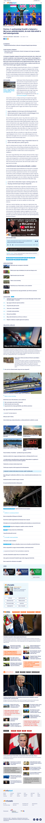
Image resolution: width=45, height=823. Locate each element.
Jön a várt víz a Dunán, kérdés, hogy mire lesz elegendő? (16, 369)
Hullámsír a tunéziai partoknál (11, 513)
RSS (28, 819)
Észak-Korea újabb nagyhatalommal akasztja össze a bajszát (16, 519)
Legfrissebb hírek (16, 803)
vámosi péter (17, 259)
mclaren (25, 257)
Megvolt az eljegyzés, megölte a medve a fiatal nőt (21, 526)
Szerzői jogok (24, 819)
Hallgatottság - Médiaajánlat (16, 818)
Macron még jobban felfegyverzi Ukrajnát (12, 516)
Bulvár (25, 793)
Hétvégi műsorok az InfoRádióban (15, 529)
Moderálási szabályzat (17, 819)
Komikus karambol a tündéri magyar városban (13, 479)
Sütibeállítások (6, 820)
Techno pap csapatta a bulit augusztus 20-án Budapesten (16, 467)
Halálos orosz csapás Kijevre (10, 506)
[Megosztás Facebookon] (4, 38)
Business (14, 730)
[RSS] (34, 819)
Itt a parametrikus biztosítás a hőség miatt (12, 483)
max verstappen (10, 257)
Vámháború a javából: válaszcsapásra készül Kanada (14, 637)
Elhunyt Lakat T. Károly (8, 416)
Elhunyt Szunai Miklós (10, 413)
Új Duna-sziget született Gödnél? (10, 448)
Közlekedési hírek (25, 803)
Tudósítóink (19, 793)
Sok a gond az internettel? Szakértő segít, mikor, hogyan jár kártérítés (18, 558)
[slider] (23, 244)
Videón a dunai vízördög (10, 396)
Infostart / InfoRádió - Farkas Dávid (11, 36)
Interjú (18, 794)
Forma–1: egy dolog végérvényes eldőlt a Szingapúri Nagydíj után (9, 90)
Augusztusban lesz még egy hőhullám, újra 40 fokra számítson (18, 406)
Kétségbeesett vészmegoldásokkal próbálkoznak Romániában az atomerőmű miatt (21, 523)
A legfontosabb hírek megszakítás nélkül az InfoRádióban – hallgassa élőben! (30, 449)
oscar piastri (24, 259)
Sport (12, 253)
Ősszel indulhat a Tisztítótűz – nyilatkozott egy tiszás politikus (17, 452)
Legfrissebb (33, 793)
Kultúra (11, 794)
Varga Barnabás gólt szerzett (9, 533)
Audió (32, 794)
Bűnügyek (25, 794)
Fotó (38, 793)
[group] (13, 245)
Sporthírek (14, 805)
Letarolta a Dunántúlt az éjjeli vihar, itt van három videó (15, 554)
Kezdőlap (8, 253)
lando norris (32, 257)
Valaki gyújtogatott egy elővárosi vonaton (16, 551)
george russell (10, 259)
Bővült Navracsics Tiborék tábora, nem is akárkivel (14, 399)
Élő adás (10, 598)
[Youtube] (40, 819)
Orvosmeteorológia (6, 805)
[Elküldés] (8, 38)
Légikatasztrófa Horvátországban (22, 508)
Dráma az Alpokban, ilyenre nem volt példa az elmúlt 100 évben (26, 544)
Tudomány (12, 793)
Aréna (33, 805)
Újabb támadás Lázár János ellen (11, 404)
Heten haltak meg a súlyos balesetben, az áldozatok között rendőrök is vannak (20, 420)
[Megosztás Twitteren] (6, 38)
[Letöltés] (35, 241)
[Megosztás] (37, 241)
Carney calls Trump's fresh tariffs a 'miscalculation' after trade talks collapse (20, 755)
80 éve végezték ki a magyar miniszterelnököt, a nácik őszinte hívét (18, 547)
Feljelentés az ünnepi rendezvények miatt (12, 464)
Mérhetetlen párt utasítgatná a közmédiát (10, 436)
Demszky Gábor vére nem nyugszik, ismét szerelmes (18, 471)
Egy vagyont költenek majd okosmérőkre (12, 409)
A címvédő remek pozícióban (11, 537)
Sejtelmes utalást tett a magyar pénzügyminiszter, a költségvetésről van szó (20, 456)
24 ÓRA (12, 296)
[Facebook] (37, 819)
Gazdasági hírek (25, 805)
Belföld (4, 793)
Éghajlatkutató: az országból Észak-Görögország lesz (30, 436)
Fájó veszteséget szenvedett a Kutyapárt (13, 402)
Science (29, 730)
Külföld (4, 794)
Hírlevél (38, 794)
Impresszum (25, 818)
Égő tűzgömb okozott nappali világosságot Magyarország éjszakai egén (12, 653)
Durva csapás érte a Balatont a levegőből (12, 561)
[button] (8, 245)
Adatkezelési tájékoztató (7, 819)
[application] (22, 245)
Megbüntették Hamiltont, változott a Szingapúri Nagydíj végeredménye (20, 45)
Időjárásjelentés (34, 803)
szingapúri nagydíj (18, 257)
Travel (24, 730)
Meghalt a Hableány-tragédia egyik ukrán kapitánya (16, 393)
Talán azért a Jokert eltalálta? (9, 540)
